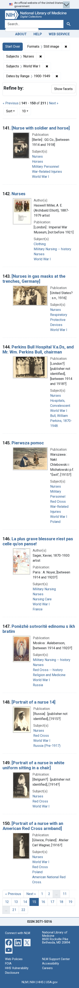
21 (14, 910)
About (21, 34)
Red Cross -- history (48, 670)
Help (37, 34)
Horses (37, 162)
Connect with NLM (17, 933)
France (38, 609)
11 (65, 894)
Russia (38, 685)
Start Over (12, 46)
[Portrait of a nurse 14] (33, 702)
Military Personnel (45, 167)
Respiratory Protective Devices (58, 320)
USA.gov (52, 982)
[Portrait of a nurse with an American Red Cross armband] (33, 826)
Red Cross (58, 502)
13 (16, 902)
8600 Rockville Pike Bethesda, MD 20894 (56, 940)
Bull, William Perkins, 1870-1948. (61, 421)
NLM (25, 982)
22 (23, 910)
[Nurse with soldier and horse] (41, 128)
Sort (9, 111)
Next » (53, 103)
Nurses (37, 156)
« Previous (11, 103)
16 (43, 902)
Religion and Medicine (49, 675)
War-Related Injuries (47, 172)
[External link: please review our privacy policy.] (8, 942)
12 (7, 902)
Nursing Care (42, 599)
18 (61, 902)
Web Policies (14, 959)
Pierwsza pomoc (28, 442)
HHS (40, 982)
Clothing (40, 244)
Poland (55, 522)
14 (25, 902)
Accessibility (50, 963)
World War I (40, 177)
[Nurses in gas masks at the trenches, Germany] (34, 279)
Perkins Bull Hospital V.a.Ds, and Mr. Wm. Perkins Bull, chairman (38, 349)
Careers (47, 968)
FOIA (8, 963)
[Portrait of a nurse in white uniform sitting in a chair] (33, 765)
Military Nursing (44, 589)
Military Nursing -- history (52, 249)
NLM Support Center (56, 959)
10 (26, 111)
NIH (32, 982)
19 (70, 902)
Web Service (59, 34)
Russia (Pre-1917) (46, 746)
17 (52, 902)
